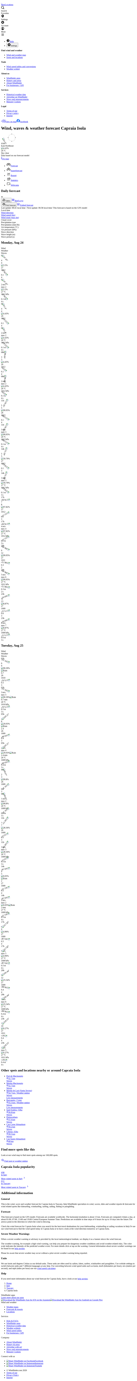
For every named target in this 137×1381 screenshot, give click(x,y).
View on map (11, 121)
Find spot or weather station (16, 1161)
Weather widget (13, 69)
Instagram (39, 1363)
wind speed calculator (46, 1268)
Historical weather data (16, 94)
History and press (13, 80)
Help (12, 41)
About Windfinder (14, 83)
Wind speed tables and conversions (21, 66)
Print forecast (10, 205)
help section (20, 1248)
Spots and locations (14, 57)
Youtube (38, 1366)
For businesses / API (15, 85)
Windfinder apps (13, 78)
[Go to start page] (1, 2)
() (8, 215)
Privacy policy (12, 113)
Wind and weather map (16, 55)
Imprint (9, 116)
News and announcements (17, 99)
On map (5, 159)
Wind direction (7, 213)
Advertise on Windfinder (16, 97)
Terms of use (11, 111)
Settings (14, 46)
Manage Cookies (13, 102)
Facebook (24, 121)
